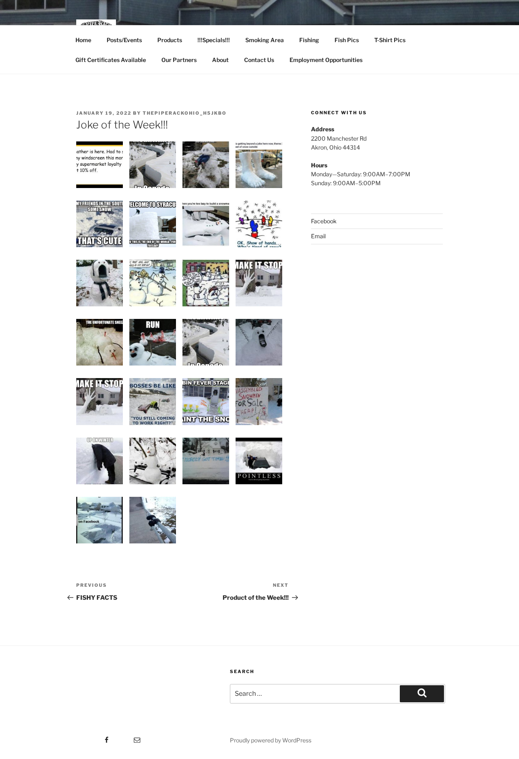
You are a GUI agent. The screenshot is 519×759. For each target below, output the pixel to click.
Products (169, 39)
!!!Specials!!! (213, 39)
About (220, 59)
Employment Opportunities (326, 59)
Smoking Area (264, 39)
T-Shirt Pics (389, 39)
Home (83, 39)
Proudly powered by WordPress (270, 740)
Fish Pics (347, 39)
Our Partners (179, 59)
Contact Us (259, 59)
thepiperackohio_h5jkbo (185, 113)
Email (318, 236)
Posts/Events (124, 39)
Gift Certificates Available (110, 59)
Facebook (324, 221)
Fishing (309, 39)
